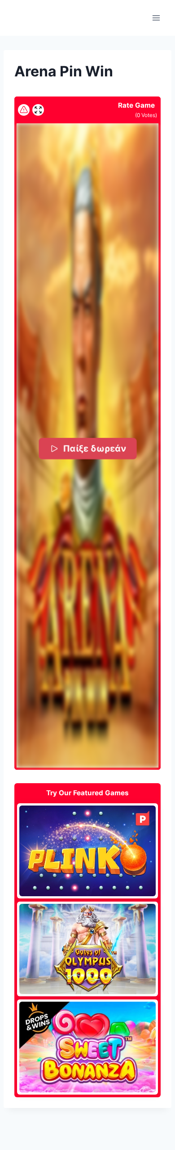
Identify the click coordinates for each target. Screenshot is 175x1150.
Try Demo (87, 850)
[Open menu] (156, 18)
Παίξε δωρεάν (94, 449)
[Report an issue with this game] (24, 110)
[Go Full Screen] (38, 110)
